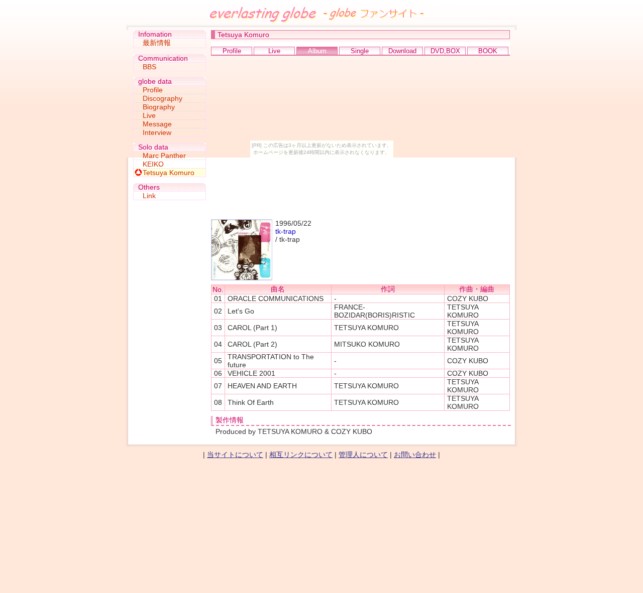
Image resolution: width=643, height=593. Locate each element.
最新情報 (157, 43)
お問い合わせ (415, 455)
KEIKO (153, 164)
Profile (232, 51)
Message (157, 124)
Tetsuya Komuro (168, 173)
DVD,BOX (445, 51)
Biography (159, 107)
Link (149, 196)
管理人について (363, 455)
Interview (157, 132)
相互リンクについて (301, 455)
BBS (149, 67)
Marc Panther (164, 156)
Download (402, 51)
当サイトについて (235, 455)
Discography (162, 98)
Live (149, 115)
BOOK (487, 51)
